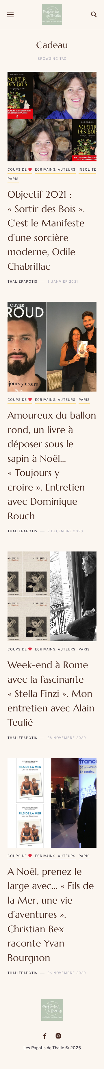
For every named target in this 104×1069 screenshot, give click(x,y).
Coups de (18, 169)
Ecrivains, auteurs (55, 169)
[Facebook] (45, 1036)
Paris (13, 179)
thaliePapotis (23, 282)
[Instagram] (58, 1036)
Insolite (87, 169)
